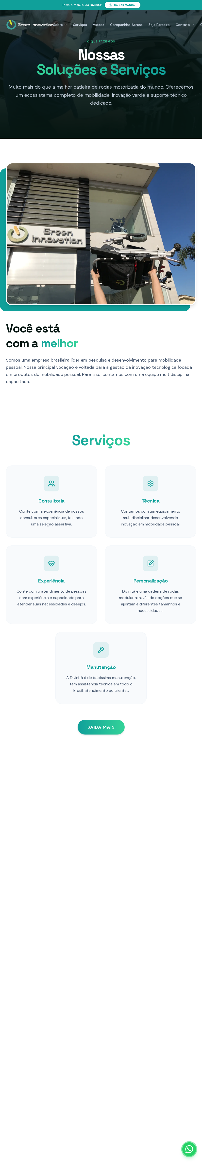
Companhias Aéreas (126, 24)
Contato (183, 24)
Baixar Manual (125, 5)
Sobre (58, 24)
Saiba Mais (101, 727)
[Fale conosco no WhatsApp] (189, 1149)
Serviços (80, 24)
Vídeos (98, 24)
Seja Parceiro (159, 24)
